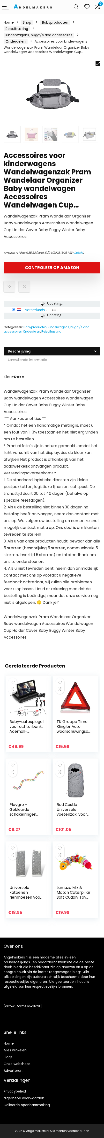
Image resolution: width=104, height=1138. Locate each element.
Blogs (8, 1057)
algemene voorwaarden (24, 1098)
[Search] (76, 6)
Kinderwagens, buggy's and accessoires (39, 35)
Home (9, 22)
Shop (27, 22)
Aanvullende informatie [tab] (27, 359)
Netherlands (34, 309)
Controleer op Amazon (52, 268)
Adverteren (13, 1070)
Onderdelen (16, 41)
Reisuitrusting (17, 28)
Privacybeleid (15, 1091)
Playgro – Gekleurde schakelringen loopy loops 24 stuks (23, 814)
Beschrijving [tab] (18, 351)
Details (78, 253)
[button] (98, 63)
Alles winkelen (15, 1050)
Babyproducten (55, 22)
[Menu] (6, 6)
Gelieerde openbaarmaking (27, 1104)
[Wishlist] (87, 7)
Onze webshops (17, 1063)
